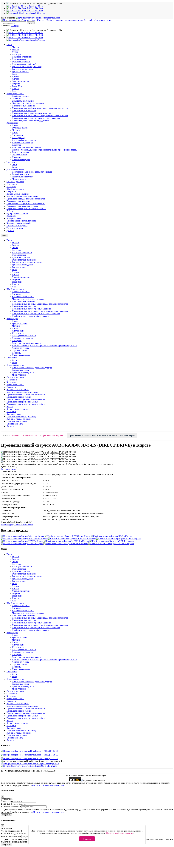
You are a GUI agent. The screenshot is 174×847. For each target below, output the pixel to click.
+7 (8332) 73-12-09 (49, 758)
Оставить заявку (8, 469)
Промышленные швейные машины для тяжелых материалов (40, 108)
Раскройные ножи (20, 174)
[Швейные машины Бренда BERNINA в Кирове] (68, 536)
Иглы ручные (18, 137)
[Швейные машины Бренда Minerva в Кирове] (23, 536)
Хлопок (15, 88)
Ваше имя (5, 804)
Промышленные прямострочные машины (31, 113)
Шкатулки (16, 145)
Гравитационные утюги (23, 177)
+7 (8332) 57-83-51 (49, 751)
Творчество (12, 162)
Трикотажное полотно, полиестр (27, 66)
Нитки (15, 132)
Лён (14, 91)
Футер (15, 52)
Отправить (6, 815)
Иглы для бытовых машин (24, 140)
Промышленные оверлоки (24, 110)
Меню (4, 235)
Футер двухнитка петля (17, 213)
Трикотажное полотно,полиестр (21, 221)
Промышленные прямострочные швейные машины (36, 118)
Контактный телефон (11, 807)
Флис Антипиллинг (21, 81)
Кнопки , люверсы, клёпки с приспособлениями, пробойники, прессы (44, 150)
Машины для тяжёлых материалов (28, 103)
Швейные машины (15, 93)
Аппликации (18, 135)
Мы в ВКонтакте (49, 766)
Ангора (15, 79)
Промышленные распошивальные (22, 206)
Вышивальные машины (23, 101)
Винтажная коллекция (22, 142)
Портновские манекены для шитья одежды (32, 172)
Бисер (14, 167)
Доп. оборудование (15, 169)
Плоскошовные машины (23, 106)
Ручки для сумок (19, 128)
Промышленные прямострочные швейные (26, 208)
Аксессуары (12, 123)
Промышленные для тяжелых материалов (26, 199)
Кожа (14, 74)
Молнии (16, 130)
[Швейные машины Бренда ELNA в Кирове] (22, 543)
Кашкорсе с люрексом (22, 57)
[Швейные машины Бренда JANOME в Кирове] (112, 541)
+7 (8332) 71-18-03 (49, 755)
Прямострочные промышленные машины (26, 203)
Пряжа (15, 125)
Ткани (9, 44)
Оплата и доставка (15, 181)
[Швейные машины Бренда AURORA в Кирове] (111, 543)
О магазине (12, 184)
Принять (87, 839)
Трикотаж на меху (20, 71)
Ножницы (16, 157)
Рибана (15, 49)
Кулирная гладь (19, 59)
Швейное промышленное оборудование (30, 120)
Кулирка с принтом (21, 62)
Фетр (14, 164)
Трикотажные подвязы (22, 69)
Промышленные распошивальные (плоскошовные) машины (40, 115)
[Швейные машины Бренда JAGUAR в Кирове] (66, 541)
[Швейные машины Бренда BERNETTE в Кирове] (72, 539)
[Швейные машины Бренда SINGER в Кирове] (65, 543)
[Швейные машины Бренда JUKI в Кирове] (111, 536)
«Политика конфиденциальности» (48, 785)
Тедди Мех (17, 86)
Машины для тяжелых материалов (22, 196)
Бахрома (16, 84)
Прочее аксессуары (21, 159)
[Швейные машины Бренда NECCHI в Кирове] (118, 539)
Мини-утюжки (19, 179)
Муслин (15, 47)
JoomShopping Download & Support (17, 525)
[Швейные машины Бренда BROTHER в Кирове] (24, 539)
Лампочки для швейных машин (26, 147)
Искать (31, 23)
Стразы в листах (19, 155)
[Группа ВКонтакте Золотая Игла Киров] (38, 18)
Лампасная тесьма (20, 152)
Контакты (11, 186)
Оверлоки (16, 98)
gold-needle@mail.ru (50, 763)
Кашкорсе (16, 54)
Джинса (15, 76)
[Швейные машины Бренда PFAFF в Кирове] (22, 541)
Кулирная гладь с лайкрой (24, 64)
